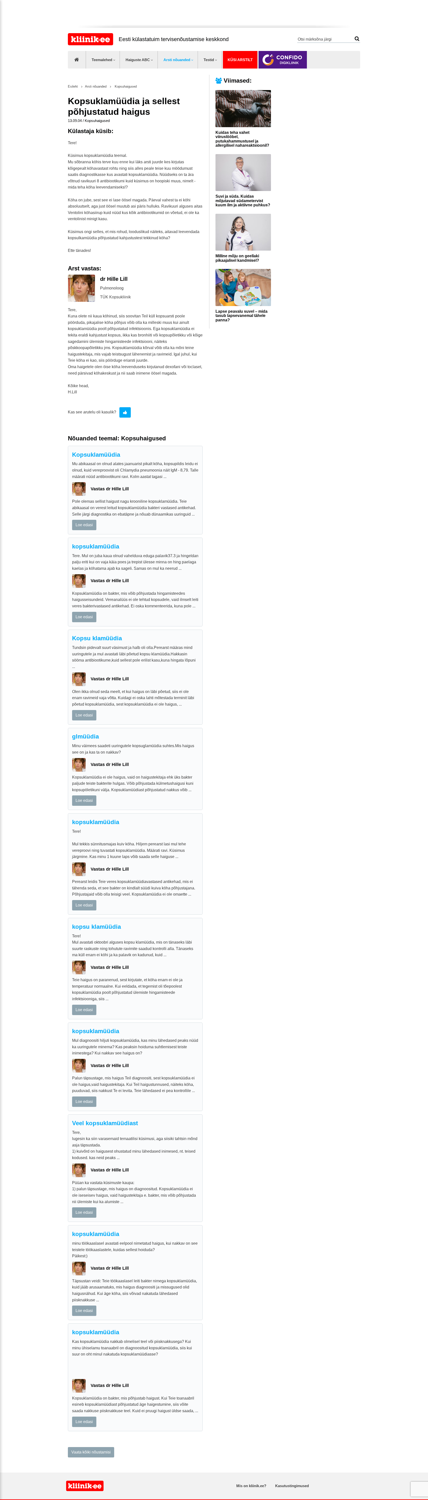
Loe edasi (84, 525)
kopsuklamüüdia (95, 546)
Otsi (357, 39)
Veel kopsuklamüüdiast (105, 1123)
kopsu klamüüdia (96, 926)
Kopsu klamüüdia (97, 638)
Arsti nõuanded (176, 60)
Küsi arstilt (240, 60)
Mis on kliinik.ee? (251, 1486)
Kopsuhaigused (125, 86)
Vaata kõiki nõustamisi (91, 1452)
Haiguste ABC (138, 60)
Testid (209, 60)
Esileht (73, 86)
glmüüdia (85, 736)
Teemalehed (102, 60)
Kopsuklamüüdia (96, 454)
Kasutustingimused (292, 1486)
